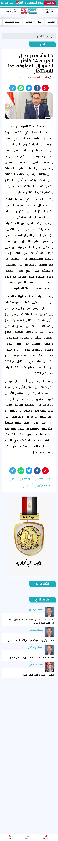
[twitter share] (29, 88)
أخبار (39, 22)
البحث (10, 838)
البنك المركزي (44, 485)
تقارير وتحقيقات (12, 22)
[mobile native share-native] (45, 88)
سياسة (28, 22)
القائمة (28, 838)
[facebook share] (37, 88)
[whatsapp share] (20, 88)
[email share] (12, 88)
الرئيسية (46, 838)
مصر (14, 478)
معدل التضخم (44, 478)
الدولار (28, 485)
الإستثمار (26, 478)
